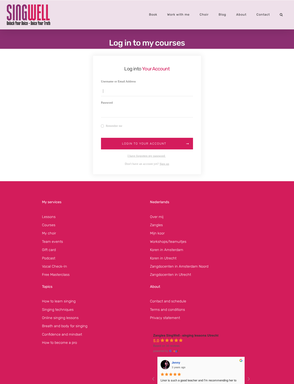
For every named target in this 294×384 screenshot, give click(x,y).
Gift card (49, 250)
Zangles (156, 225)
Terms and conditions (167, 309)
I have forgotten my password (147, 155)
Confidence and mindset (62, 334)
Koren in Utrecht (163, 258)
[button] (281, 14)
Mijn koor (157, 233)
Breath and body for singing (64, 326)
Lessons (49, 217)
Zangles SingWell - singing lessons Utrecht (185, 335)
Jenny (176, 362)
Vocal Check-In (54, 266)
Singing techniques (58, 309)
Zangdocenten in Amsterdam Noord (179, 266)
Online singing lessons (60, 318)
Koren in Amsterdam (166, 250)
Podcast (48, 258)
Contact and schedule (168, 301)
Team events (52, 241)
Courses (48, 225)
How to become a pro (59, 342)
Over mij (156, 217)
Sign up (164, 163)
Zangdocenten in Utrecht (170, 274)
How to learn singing (59, 301)
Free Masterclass (56, 274)
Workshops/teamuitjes (168, 241)
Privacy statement (165, 318)
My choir (49, 233)
